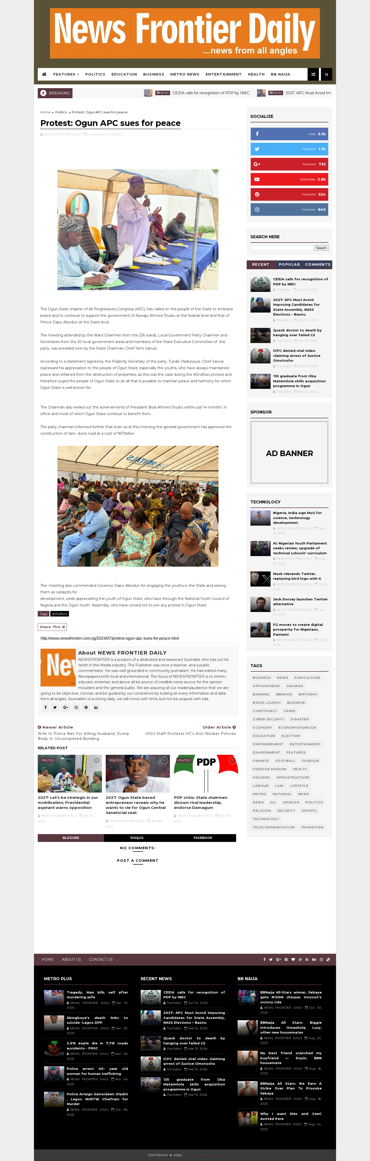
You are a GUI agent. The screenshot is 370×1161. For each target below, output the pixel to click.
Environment (266, 752)
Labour (261, 786)
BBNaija (284, 694)
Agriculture (307, 677)
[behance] (314, 959)
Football (286, 761)
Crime (290, 711)
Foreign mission (270, 769)
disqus (136, 838)
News (132, 92)
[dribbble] (300, 959)
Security (286, 810)
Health (256, 74)
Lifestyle (299, 786)
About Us (71, 959)
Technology (266, 819)
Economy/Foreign (297, 727)
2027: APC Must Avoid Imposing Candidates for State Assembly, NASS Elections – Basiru (194, 1018)
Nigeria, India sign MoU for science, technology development (297, 518)
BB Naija (280, 74)
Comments (318, 264)
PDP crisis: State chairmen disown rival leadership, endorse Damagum (200, 802)
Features (64, 74)
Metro (260, 794)
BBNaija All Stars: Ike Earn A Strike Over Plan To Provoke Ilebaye (291, 1088)
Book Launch (267, 702)
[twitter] (271, 959)
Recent (261, 264)
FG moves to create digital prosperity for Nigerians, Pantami (298, 629)
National (282, 794)
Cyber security (268, 719)
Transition (312, 827)
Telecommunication (274, 827)
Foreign (310, 761)
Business (153, 74)
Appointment (266, 686)
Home (45, 112)
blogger (71, 838)
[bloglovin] (293, 959)
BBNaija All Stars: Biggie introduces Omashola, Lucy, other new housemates (291, 1027)
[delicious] (328, 959)
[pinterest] (286, 959)
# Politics (59, 614)
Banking (261, 694)
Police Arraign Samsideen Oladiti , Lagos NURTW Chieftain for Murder (97, 1099)
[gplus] (278, 959)
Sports (309, 810)
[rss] (307, 959)
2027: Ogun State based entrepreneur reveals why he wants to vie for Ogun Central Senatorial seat (136, 805)
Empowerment (268, 744)
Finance (261, 761)
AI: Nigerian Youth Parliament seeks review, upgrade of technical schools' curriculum (300, 548)
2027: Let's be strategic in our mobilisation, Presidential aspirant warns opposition (68, 802)
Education (124, 74)
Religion (262, 810)
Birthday (308, 694)
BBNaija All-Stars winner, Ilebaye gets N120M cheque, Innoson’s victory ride (291, 997)
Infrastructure (293, 777)
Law (279, 786)
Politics (95, 74)
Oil (273, 802)
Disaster (300, 719)
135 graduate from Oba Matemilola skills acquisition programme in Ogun (299, 381)
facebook (203, 838)
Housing (261, 777)
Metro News (185, 74)
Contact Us (101, 959)
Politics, (116, 134)
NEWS (258, 802)
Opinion (291, 802)
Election (291, 736)
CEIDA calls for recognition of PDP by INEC (178, 93)
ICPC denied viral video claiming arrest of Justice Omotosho (296, 355)
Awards (295, 686)
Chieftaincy (265, 711)
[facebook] (264, 959)
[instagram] (321, 959)
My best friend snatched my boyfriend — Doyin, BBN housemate (291, 1058)
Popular (289, 264)
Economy (262, 727)
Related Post (53, 748)
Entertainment (224, 74)
